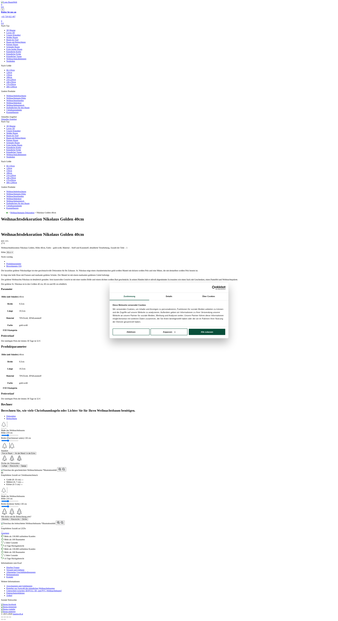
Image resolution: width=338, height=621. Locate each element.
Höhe (3, 252)
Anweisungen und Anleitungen (19, 586)
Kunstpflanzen (12, 112)
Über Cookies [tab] (208, 296)
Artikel (9, 595)
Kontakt (9, 577)
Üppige (23, 466)
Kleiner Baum (12, 44)
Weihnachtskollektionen (16, 59)
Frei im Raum (7, 453)
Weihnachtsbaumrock (15, 105)
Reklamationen (12, 574)
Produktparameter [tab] (13, 264)
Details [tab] (169, 296)
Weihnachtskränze (14, 103)
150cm (9, 75)
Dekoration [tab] (11, 416)
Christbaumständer (14, 110)
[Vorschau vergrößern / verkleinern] (61, 469)
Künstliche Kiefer (13, 52)
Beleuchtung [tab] (11, 418)
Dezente (5, 519)
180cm (9, 77)
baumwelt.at (18, 614)
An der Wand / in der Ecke (25, 453)
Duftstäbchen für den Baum (17, 107)
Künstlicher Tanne (14, 56)
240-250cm (11, 82)
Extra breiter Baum (14, 49)
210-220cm (11, 80)
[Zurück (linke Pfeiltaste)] (2, 619)
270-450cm (11, 84)
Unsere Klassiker (13, 35)
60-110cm (10, 70)
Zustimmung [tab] (129, 296)
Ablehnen (131, 332)
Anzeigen (5, 533)
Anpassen (167, 332)
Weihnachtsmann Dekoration (22, 213)
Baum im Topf (12, 40)
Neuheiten (10, 61)
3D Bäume (10, 30)
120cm (9, 72)
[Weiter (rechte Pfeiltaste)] (5, 619)
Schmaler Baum (13, 47)
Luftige (4, 466)
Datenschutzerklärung (15, 593)
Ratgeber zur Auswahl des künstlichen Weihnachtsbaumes (30, 588)
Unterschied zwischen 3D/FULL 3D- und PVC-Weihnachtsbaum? (34, 591)
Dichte (24, 519)
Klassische (14, 466)
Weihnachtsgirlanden (15, 100)
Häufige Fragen (12, 567)
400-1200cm (11, 87)
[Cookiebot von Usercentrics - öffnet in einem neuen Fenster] (214, 288)
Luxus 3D (10, 33)
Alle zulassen (207, 332)
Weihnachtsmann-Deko (16, 98)
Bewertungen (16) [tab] (14, 266)
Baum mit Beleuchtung (16, 42)
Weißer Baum (12, 37)
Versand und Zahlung (15, 570)
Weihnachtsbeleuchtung (16, 96)
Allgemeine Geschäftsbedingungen (21, 572)
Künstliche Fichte (13, 54)
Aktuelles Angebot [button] (9, 119)
